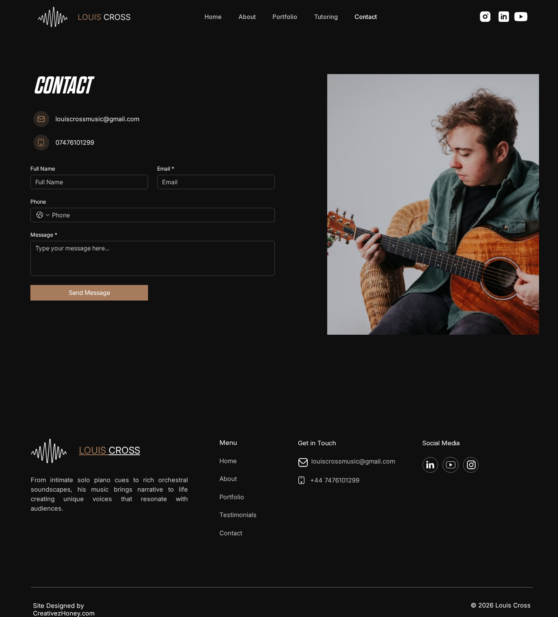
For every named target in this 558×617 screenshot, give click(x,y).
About (228, 479)
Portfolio (231, 497)
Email (165, 168)
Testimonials (238, 515)
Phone (38, 201)
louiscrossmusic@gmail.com (97, 119)
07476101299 (74, 142)
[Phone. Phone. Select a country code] (42, 215)
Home (228, 461)
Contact (230, 533)
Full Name (42, 168)
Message (43, 234)
